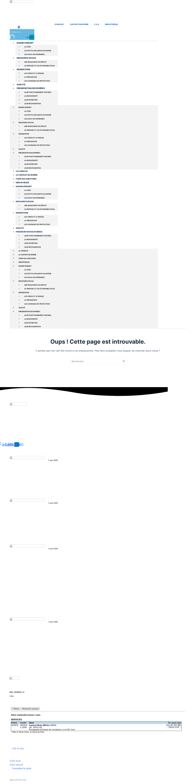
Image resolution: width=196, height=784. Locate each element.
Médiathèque (22, 182)
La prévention (30, 77)
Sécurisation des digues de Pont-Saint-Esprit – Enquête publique (80, 619)
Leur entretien (30, 100)
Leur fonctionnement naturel (37, 92)
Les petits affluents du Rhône (37, 51)
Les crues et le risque (34, 73)
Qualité (21, 84)
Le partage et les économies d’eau (39, 66)
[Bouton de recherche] (124, 361)
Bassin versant (25, 43)
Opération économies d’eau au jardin (66, 546)
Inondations (23, 69)
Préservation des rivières (31, 88)
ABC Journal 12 (16, 692)
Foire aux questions (26, 179)
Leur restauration (32, 104)
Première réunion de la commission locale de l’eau (73, 457)
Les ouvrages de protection (37, 81)
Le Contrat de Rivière (26, 175)
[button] (15, 760)
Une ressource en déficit (35, 62)
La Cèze (27, 47)
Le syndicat (22, 171)
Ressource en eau (26, 58)
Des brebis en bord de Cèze (61, 500)
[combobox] (95, 361)
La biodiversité (31, 96)
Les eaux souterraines (34, 54)
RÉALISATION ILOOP (18, 780)
